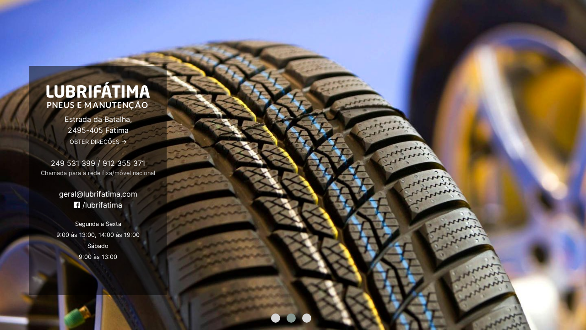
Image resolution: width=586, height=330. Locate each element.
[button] (275, 318)
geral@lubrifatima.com (98, 193)
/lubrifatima (101, 204)
